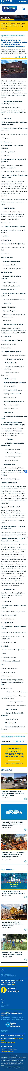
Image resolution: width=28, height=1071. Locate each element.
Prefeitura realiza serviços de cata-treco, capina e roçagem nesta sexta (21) (12, 954)
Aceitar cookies (20, 1067)
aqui (13, 984)
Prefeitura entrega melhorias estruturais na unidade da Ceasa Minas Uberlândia (13, 793)
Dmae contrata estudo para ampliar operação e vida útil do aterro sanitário (12, 924)
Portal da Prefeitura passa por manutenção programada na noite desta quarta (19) (14, 824)
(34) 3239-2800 (8, 982)
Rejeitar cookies (13, 1067)
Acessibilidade (23, 1)
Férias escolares (6, 37)
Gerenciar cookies (5, 1067)
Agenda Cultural (7, 35)
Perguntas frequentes (8, 1042)
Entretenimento (19, 35)
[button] (24, 9)
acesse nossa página (7, 1051)
